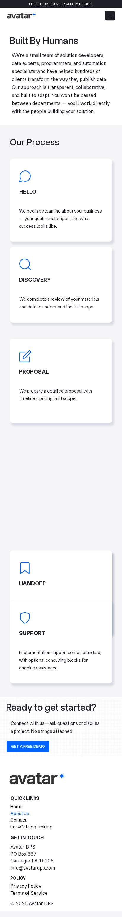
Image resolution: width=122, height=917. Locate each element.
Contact (18, 820)
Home (16, 806)
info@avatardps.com (32, 868)
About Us (19, 813)
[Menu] (110, 15)
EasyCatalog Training (31, 827)
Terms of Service (29, 893)
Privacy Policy (25, 886)
